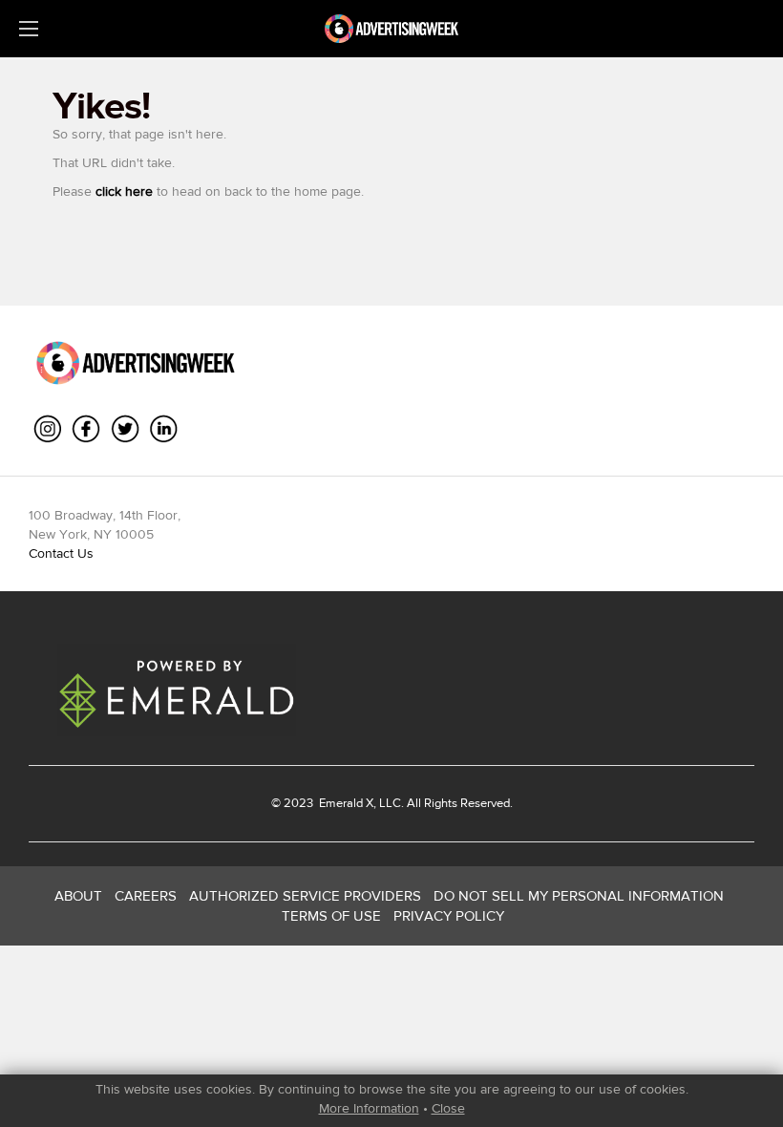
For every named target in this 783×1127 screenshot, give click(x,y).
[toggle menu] (29, 29)
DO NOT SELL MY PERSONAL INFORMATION (579, 895)
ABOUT (78, 895)
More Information (369, 1108)
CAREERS (146, 895)
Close (448, 1108)
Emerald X (344, 803)
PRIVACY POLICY (448, 915)
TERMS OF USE (331, 915)
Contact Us (61, 553)
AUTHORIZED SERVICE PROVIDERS (305, 895)
